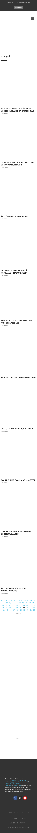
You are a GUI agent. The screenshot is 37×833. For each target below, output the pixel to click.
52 (31, 610)
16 (10, 603)
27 (13, 605)
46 (10, 610)
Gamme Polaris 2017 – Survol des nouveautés (16, 532)
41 (27, 608)
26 (10, 605)
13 (34, 600)
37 (13, 608)
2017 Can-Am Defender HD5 (15, 216)
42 (30, 608)
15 (7, 603)
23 (33, 603)
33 (34, 605)
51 (27, 610)
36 (10, 608)
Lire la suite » (4, 113)
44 (4, 610)
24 (3, 605)
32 (30, 605)
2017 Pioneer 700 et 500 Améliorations (13, 589)
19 (20, 603)
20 (23, 603)
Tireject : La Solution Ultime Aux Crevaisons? (16, 321)
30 (24, 605)
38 (17, 608)
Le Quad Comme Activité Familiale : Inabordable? (14, 271)
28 (17, 605)
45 (7, 610)
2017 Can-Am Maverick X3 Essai (17, 429)
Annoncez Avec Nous (23, 2)
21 (26, 603)
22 (30, 603)
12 (31, 600)
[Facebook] (15, 798)
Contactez (10, 2)
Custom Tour (17, 785)
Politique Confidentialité (18, 827)
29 (20, 605)
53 (34, 610)
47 (14, 610)
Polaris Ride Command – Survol (18, 480)
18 (16, 603)
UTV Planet (15, 781)
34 (3, 608)
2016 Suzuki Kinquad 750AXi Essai (18, 377)
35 (6, 608)
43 (34, 608)
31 (27, 605)
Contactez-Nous (18, 818)
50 (24, 610)
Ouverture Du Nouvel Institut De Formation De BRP (17, 163)
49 (21, 610)
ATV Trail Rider (23, 781)
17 (13, 603)
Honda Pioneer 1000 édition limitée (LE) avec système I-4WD (17, 109)
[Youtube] (25, 798)
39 (20, 608)
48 (17, 610)
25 (6, 605)
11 (28, 600)
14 (3, 603)
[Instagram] (20, 798)
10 (25, 600)
